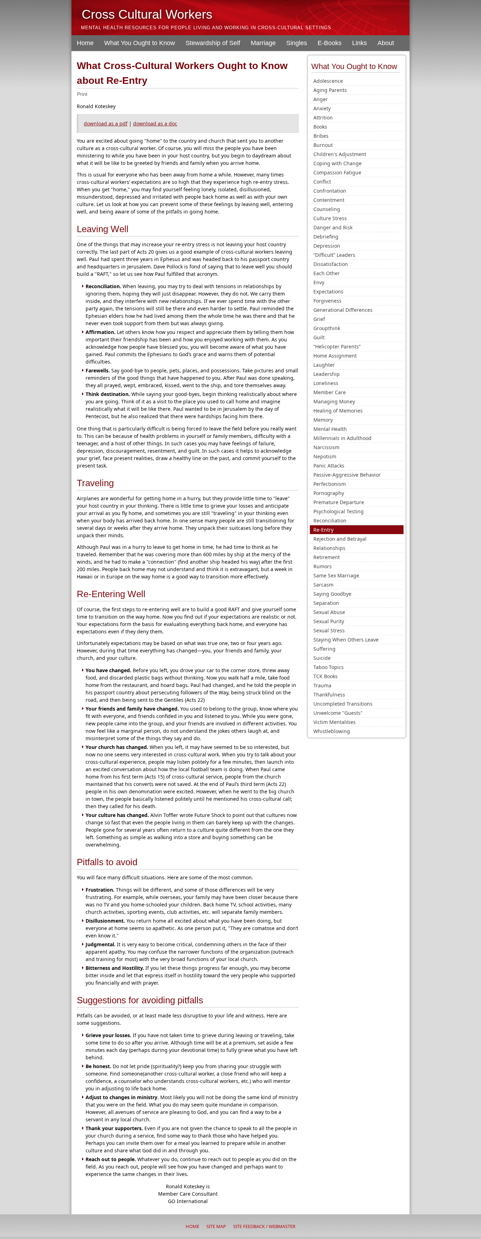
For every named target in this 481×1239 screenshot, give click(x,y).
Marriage (263, 43)
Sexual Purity (328, 621)
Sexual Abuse (329, 612)
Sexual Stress (329, 630)
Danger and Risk (332, 227)
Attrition (323, 117)
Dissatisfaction (330, 264)
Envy (318, 282)
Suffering (324, 648)
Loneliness (325, 383)
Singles (296, 43)
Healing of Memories (338, 410)
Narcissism (326, 447)
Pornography (328, 493)
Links (359, 43)
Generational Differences (343, 309)
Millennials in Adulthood (342, 438)
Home (85, 43)
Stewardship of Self (213, 43)
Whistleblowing (331, 731)
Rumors (322, 566)
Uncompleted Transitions (343, 703)
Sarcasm (323, 584)
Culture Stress (330, 218)
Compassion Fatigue (337, 172)
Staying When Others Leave (346, 639)
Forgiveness (327, 300)
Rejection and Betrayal (340, 538)
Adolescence (328, 81)
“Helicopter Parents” (337, 346)
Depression (326, 245)
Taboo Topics (328, 667)
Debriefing (325, 236)
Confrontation (329, 190)
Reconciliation (329, 520)
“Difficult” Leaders (334, 255)
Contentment (328, 200)
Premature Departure (338, 502)
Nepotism (324, 456)
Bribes (321, 135)
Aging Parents (330, 90)
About (385, 43)
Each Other (326, 273)
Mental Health (330, 429)
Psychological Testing (338, 511)
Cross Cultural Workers (147, 14)
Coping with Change (337, 163)
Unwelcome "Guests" (338, 713)
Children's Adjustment (339, 154)
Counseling (326, 209)
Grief (319, 319)
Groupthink (326, 328)
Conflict (322, 181)
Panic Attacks (328, 465)
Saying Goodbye (332, 593)
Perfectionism (329, 484)
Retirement (326, 557)
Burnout (323, 145)
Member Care (329, 392)
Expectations (328, 291)
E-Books (330, 43)
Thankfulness (329, 694)
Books (320, 126)
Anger (320, 99)
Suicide (322, 658)
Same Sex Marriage (336, 575)
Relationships (329, 548)
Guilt (319, 337)
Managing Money (334, 401)
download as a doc (155, 123)
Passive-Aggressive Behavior (347, 474)
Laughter (324, 364)
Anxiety (322, 108)
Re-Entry (323, 529)
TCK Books (325, 676)
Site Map (216, 1226)
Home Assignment (335, 355)
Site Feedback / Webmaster (264, 1226)
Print (82, 94)
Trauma (322, 685)
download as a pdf (105, 123)
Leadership (326, 374)
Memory (323, 419)
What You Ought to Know (139, 43)
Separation (326, 603)
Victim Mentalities (334, 722)
